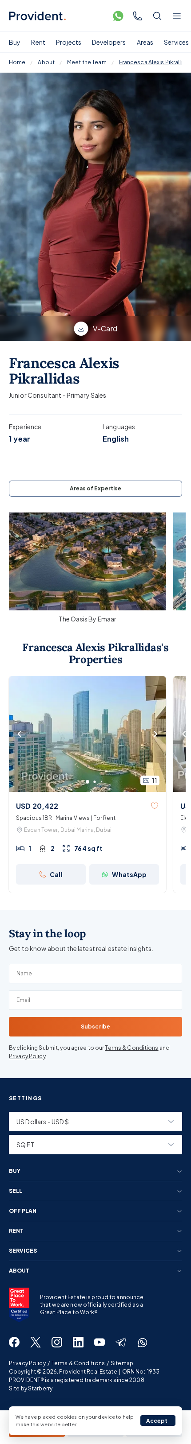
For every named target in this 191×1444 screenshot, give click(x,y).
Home (17, 62)
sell (15, 1191)
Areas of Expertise (95, 488)
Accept (157, 1420)
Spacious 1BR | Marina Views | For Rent (66, 818)
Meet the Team (87, 62)
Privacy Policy (27, 1056)
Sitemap (122, 1363)
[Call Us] (137, 16)
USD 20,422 (37, 806)
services (23, 1251)
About (46, 62)
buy (14, 1171)
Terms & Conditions (131, 1047)
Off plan (22, 1211)
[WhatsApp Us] (118, 16)
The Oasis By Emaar (88, 619)
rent (16, 1231)
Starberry (40, 1388)
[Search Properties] (157, 16)
